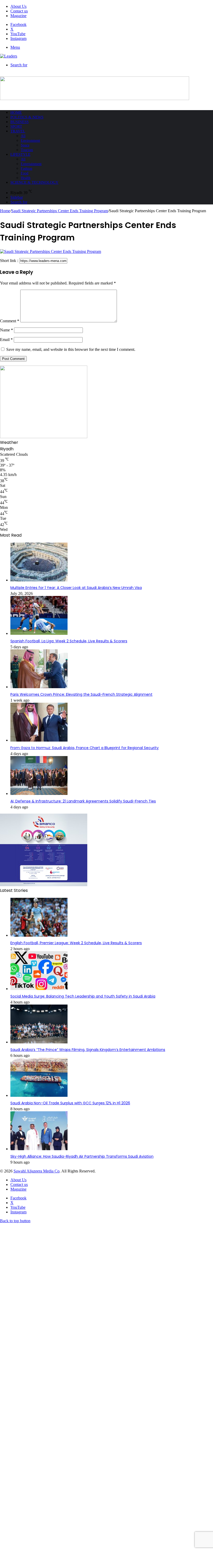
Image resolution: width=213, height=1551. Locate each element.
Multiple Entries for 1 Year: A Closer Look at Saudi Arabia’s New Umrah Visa (76, 587)
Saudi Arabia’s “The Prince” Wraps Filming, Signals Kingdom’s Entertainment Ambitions (87, 1049)
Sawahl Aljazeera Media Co (36, 1171)
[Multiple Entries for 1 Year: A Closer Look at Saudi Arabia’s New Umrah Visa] (39, 580)
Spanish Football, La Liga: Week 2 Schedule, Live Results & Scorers (68, 641)
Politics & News (26, 117)
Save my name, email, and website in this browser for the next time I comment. (70, 349)
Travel (17, 131)
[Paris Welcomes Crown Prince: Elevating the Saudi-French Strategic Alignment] (39, 687)
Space (25, 145)
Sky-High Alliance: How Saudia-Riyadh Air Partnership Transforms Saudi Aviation (82, 1156)
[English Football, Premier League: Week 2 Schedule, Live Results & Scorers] (39, 935)
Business (19, 122)
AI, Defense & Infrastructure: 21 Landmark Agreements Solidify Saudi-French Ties (83, 801)
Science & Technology (34, 182)
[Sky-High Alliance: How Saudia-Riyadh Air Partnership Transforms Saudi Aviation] (39, 1149)
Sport (16, 126)
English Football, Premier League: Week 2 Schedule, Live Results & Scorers (76, 942)
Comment (9, 321)
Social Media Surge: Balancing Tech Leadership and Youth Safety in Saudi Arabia (82, 996)
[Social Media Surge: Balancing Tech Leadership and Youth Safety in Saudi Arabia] (39, 989)
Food (24, 173)
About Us (18, 6)
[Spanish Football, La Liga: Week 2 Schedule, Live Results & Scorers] (39, 634)
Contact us (19, 11)
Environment (30, 141)
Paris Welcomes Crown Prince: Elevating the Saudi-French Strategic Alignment (81, 694)
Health (25, 178)
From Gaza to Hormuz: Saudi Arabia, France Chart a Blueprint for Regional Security (84, 747)
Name (6, 330)
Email (6, 339)
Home (16, 112)
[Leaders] (8, 56)
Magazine (18, 15)
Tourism (27, 150)
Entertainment (31, 164)
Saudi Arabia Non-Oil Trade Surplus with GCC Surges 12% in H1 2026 (70, 1103)
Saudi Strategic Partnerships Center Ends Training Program (59, 211)
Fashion (26, 168)
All (23, 136)
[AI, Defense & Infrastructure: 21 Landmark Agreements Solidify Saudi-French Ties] (39, 794)
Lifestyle (20, 154)
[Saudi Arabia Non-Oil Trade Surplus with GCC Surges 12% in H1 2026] (39, 1096)
